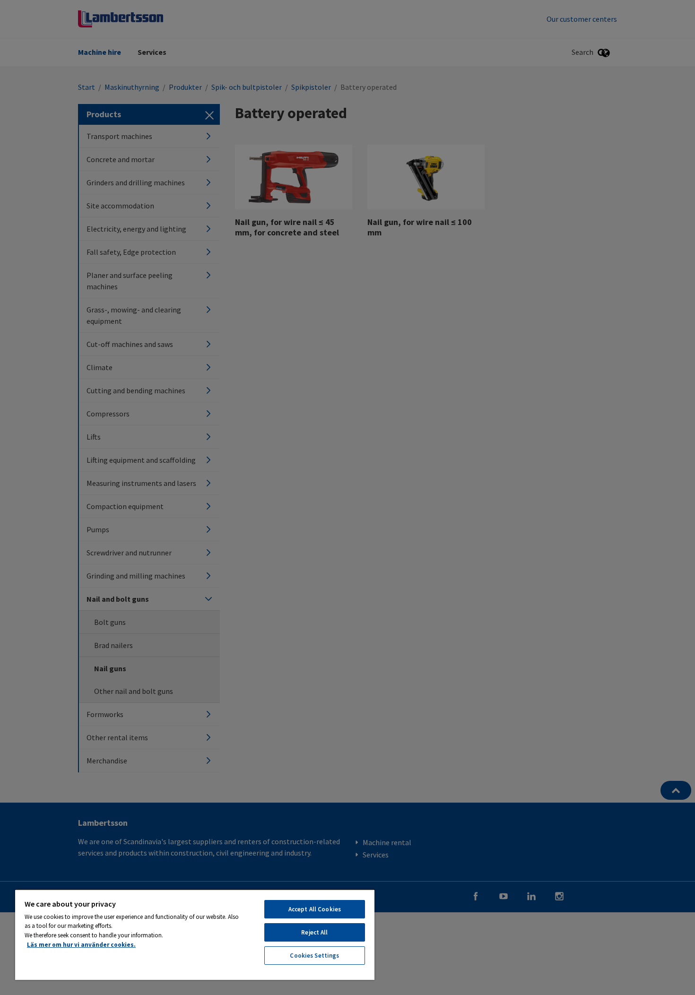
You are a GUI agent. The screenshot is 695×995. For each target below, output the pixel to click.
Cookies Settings (314, 956)
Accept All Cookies (314, 909)
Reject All (314, 932)
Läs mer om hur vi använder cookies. (81, 945)
